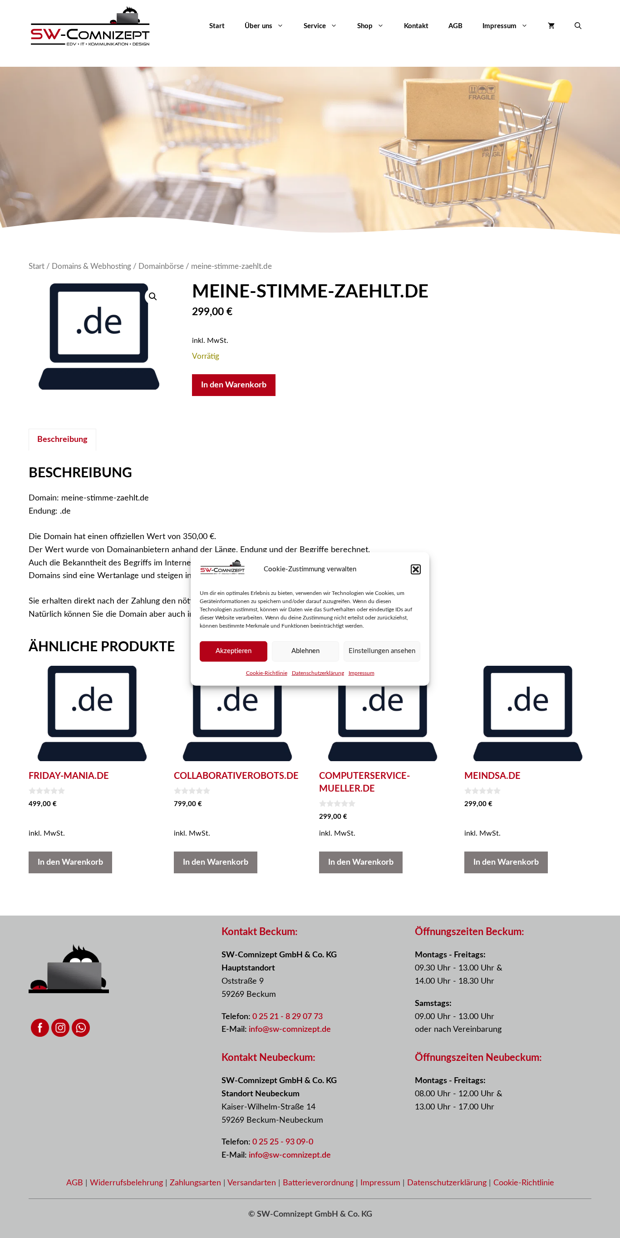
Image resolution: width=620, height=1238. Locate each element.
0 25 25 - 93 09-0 (282, 1142)
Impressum (361, 672)
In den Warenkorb (233, 385)
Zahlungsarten (196, 1183)
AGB (455, 26)
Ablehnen (305, 651)
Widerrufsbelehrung (127, 1183)
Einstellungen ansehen (382, 651)
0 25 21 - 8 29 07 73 (287, 1017)
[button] (415, 569)
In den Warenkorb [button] (70, 862)
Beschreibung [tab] (62, 440)
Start (217, 26)
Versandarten (252, 1183)
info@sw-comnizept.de (290, 1029)
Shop (365, 26)
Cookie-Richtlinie (266, 672)
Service (315, 26)
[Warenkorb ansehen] (551, 26)
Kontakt (416, 26)
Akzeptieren (233, 651)
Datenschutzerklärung (318, 672)
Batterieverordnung (319, 1183)
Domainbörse (161, 266)
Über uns (258, 26)
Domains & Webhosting (91, 266)
